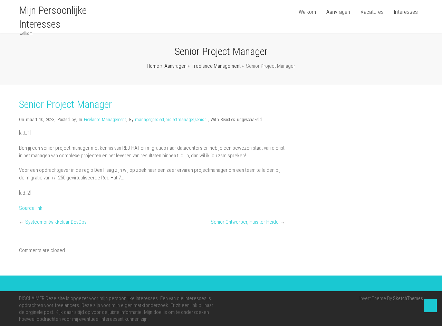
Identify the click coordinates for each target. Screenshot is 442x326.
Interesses (406, 12)
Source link (30, 208)
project (158, 119)
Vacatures (372, 12)
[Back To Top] (430, 305)
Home (153, 66)
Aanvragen (338, 12)
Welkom (307, 12)
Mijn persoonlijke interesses (53, 17)
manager (143, 119)
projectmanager (179, 119)
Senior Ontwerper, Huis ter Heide (245, 222)
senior (200, 119)
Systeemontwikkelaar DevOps (56, 222)
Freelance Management (216, 66)
